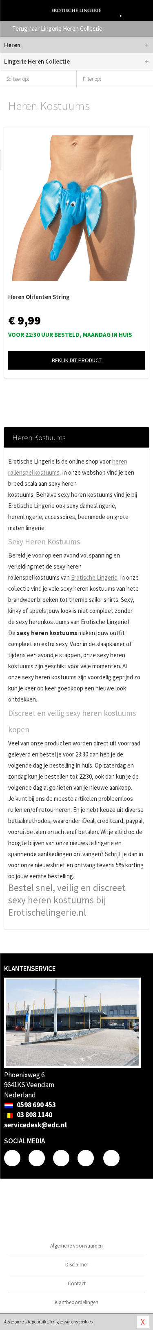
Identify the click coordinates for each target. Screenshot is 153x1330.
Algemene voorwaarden (76, 1245)
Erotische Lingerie (94, 577)
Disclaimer (76, 1264)
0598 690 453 (36, 1104)
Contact (77, 1283)
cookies (86, 1322)
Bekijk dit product (77, 360)
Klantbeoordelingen (76, 1302)
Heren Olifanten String (39, 297)
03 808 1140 (34, 1114)
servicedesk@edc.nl (35, 1124)
